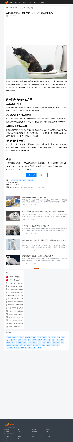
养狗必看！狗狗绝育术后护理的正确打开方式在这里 (22, 301)
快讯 (19, 429)
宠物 (24, 180)
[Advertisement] (36, 30)
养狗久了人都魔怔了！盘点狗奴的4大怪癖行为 (22, 326)
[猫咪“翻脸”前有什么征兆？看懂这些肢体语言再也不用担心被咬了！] (13, 244)
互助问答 (41, 2)
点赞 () (31, 175)
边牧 (33, 436)
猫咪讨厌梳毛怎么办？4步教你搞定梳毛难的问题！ (22, 295)
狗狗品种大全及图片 (14, 277)
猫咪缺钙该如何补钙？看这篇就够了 (34, 197)
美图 (30, 2)
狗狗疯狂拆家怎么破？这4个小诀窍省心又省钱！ (22, 314)
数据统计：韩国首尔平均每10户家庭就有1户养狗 (21, 298)
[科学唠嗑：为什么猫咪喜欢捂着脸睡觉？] (13, 230)
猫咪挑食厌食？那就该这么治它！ (17, 305)
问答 (47, 431)
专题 (35, 2)
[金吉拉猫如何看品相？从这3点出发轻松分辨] (13, 260)
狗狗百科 (34, 429)
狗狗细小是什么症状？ (15, 280)
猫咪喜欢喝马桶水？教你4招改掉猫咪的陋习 (21, 8)
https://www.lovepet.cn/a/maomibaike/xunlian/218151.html (29, 187)
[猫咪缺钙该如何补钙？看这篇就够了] (13, 201)
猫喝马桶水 (30, 180)
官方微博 (20, 436)
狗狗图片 (6, 431)
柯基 (5, 438)
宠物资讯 (17, 2)
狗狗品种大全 (35, 431)
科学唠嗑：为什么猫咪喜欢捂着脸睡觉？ (36, 226)
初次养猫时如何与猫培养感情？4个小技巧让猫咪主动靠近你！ (44, 212)
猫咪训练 (15, 180)
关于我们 (6, 436)
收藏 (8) (42, 175)
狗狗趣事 (48, 436)
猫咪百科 (48, 429)
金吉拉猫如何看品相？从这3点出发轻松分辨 (37, 256)
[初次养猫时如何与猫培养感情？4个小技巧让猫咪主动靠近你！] (13, 216)
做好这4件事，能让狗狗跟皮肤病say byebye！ (21, 286)
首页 (11, 2)
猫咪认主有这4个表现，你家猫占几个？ (19, 283)
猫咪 (19, 438)
